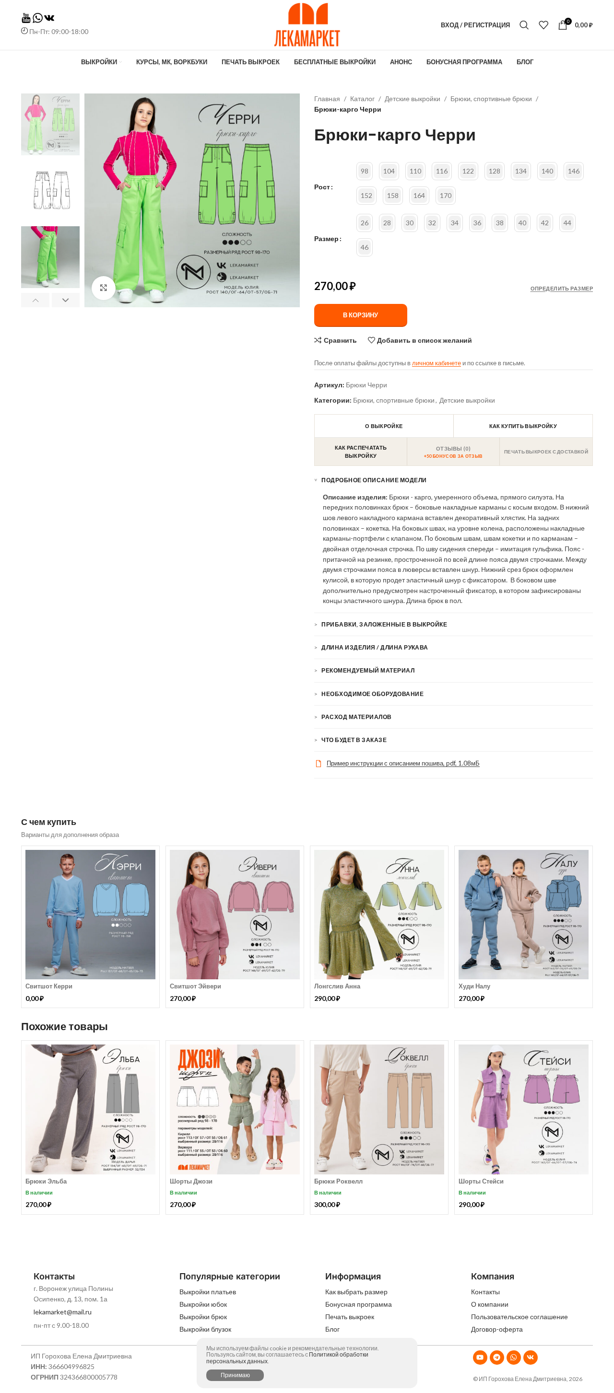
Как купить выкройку (523, 426)
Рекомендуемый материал (367, 670)
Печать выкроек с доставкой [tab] (546, 451)
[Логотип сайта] (307, 24)
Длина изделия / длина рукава (374, 647)
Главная (327, 98)
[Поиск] (524, 25)
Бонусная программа (358, 1304)
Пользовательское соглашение (519, 1316)
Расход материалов (356, 716)
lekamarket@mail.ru (63, 1312)
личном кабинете (436, 363)
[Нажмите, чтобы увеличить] (104, 288)
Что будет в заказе (354, 739)
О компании (489, 1304)
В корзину (360, 315)
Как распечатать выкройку (361, 451)
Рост (322, 187)
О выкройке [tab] (383, 426)
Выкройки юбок (203, 1304)
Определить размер (562, 288)
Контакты (485, 1292)
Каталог (362, 98)
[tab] (453, 451)
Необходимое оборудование (372, 693)
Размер (326, 239)
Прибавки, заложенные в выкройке (384, 624)
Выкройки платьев (207, 1292)
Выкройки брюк (203, 1316)
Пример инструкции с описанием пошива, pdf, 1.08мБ (403, 763)
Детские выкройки (412, 98)
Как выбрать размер (356, 1292)
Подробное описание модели (373, 480)
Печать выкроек (349, 1316)
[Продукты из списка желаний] (543, 25)
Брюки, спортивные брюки (491, 98)
